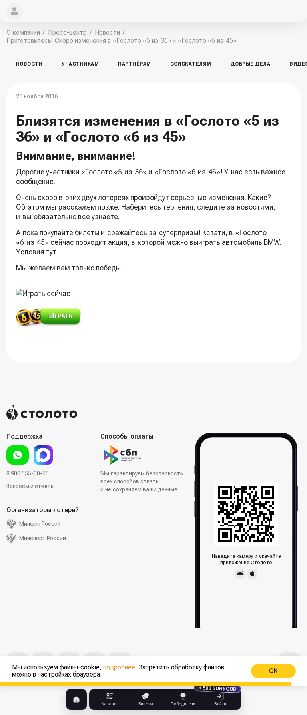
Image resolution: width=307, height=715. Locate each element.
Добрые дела (250, 64)
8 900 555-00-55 (27, 473)
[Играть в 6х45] (153, 318)
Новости (29, 64)
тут (51, 252)
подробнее (119, 667)
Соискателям (190, 64)
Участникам (80, 64)
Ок (273, 671)
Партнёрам (134, 64)
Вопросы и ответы (30, 486)
